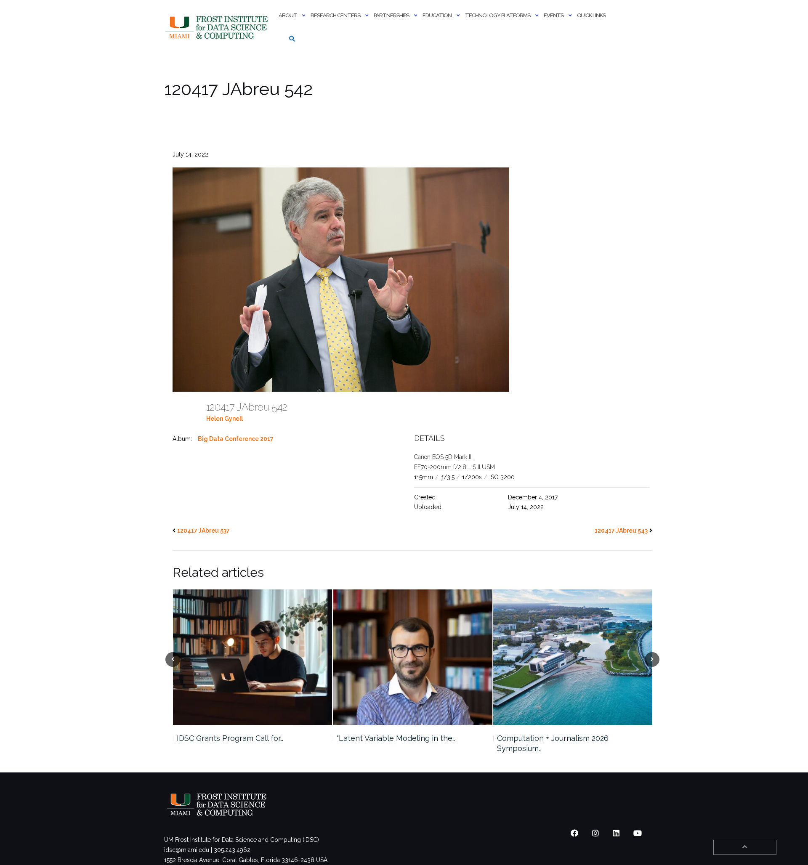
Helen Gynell (224, 418)
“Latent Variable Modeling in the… (235, 738)
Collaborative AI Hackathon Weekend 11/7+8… (565, 743)
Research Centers (335, 15)
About (288, 15)
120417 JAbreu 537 (203, 530)
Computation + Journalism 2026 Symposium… (392, 743)
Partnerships (391, 15)
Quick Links (591, 15)
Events (553, 15)
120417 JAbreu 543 (621, 530)
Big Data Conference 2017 (236, 438)
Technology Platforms (497, 15)
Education (437, 15)
